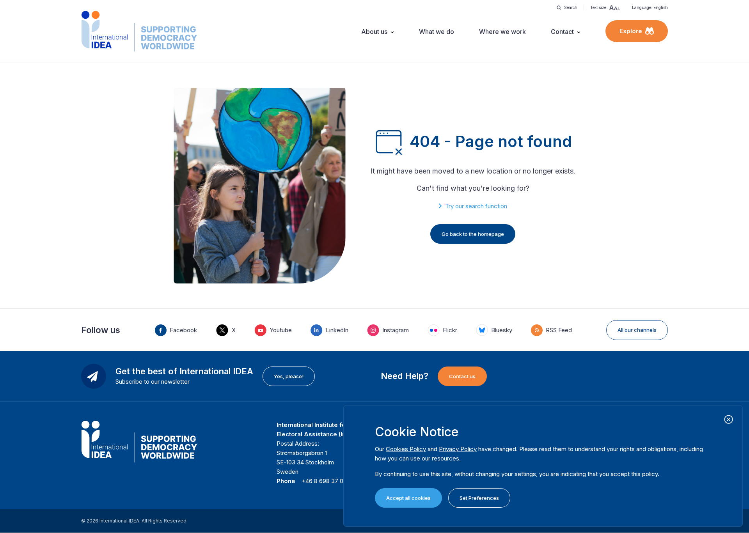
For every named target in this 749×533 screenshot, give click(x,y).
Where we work (502, 31)
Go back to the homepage (473, 234)
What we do (436, 31)
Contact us (462, 376)
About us (374, 31)
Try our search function (476, 206)
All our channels (637, 330)
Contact (562, 31)
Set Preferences (479, 498)
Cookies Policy (406, 449)
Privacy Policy (458, 449)
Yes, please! (289, 376)
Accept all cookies (408, 498)
